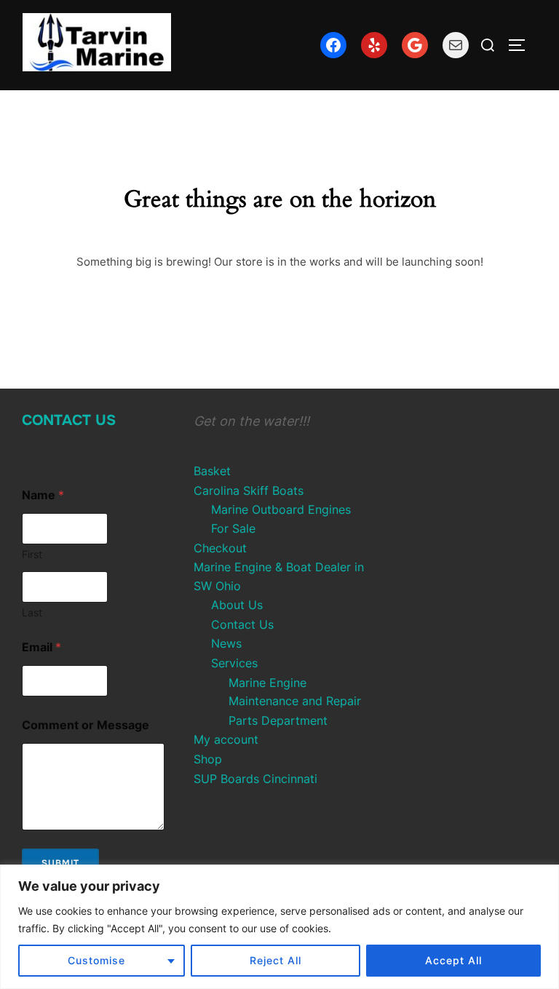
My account (226, 739)
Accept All (453, 960)
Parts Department (278, 720)
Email (41, 647)
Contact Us (69, 420)
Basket (212, 471)
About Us (237, 604)
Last (32, 612)
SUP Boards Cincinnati (255, 778)
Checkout (220, 548)
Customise (96, 960)
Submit (60, 863)
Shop (208, 759)
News (226, 643)
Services (234, 663)
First (32, 554)
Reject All (275, 960)
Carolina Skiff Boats (249, 490)
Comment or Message (85, 725)
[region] (279, 927)
